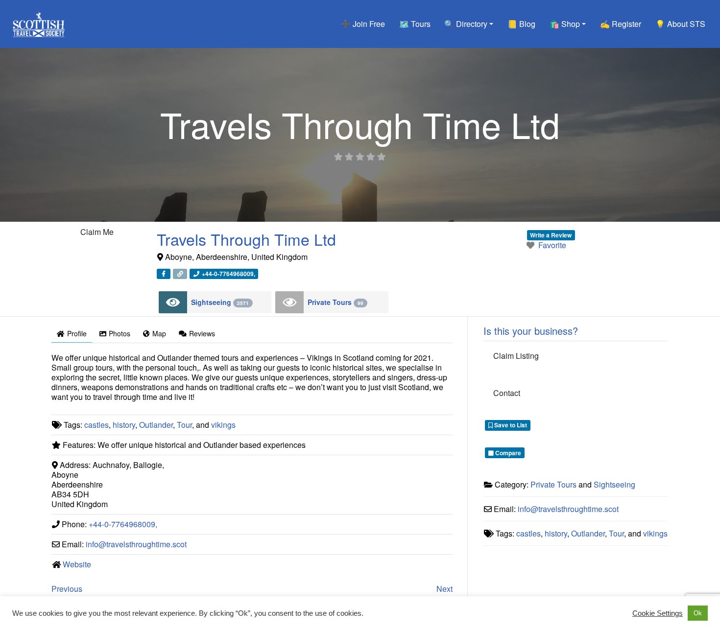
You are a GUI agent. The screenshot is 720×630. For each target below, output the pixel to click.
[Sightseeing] (173, 302)
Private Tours (335, 302)
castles (96, 424)
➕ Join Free (363, 23)
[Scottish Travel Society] (39, 22)
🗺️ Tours (415, 23)
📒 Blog (521, 23)
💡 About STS (680, 23)
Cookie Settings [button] (657, 613)
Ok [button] (698, 613)
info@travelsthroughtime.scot (136, 544)
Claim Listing (516, 355)
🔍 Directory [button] (465, 23)
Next (444, 588)
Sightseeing (220, 302)
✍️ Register (620, 23)
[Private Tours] (289, 302)
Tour (184, 424)
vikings (223, 424)
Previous (66, 588)
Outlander (156, 424)
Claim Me (97, 231)
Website (77, 564)
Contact (506, 392)
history (124, 424)
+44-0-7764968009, (123, 524)
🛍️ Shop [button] (565, 23)
